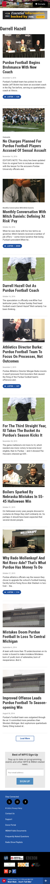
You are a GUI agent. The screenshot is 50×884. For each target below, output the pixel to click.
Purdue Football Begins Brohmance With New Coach (21, 67)
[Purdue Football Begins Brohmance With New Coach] (24, 46)
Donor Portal (10, 825)
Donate (41, 4)
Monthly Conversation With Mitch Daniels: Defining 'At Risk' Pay (24, 216)
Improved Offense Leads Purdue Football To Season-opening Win (25, 703)
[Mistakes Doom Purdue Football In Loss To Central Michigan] (24, 615)
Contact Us (10, 814)
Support (8, 819)
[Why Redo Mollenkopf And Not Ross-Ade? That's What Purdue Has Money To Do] (24, 541)
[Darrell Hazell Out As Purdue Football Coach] (24, 269)
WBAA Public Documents (15, 831)
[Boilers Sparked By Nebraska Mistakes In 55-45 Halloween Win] (24, 475)
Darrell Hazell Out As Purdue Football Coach (21, 288)
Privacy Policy (17, 808)
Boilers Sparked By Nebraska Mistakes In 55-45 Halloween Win (23, 497)
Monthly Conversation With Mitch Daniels (18, 208)
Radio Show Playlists (14, 842)
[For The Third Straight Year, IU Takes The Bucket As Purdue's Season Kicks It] (24, 409)
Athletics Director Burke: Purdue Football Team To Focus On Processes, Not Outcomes (23, 354)
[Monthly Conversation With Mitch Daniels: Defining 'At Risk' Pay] (24, 190)
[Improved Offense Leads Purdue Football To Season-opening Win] (24, 681)
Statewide (6, 137)
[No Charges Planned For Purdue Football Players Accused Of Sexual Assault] (24, 120)
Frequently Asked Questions (17, 837)
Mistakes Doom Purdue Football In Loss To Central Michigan (24, 637)
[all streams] (46, 880)
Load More (25, 738)
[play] (4, 880)
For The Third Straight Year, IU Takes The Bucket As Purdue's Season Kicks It (24, 431)
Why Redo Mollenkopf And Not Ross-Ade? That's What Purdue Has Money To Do (24, 563)
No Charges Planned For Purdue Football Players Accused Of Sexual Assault (24, 146)
